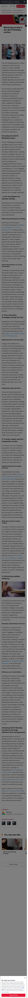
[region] (13, 987)
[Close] (25, 978)
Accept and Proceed (13, 995)
